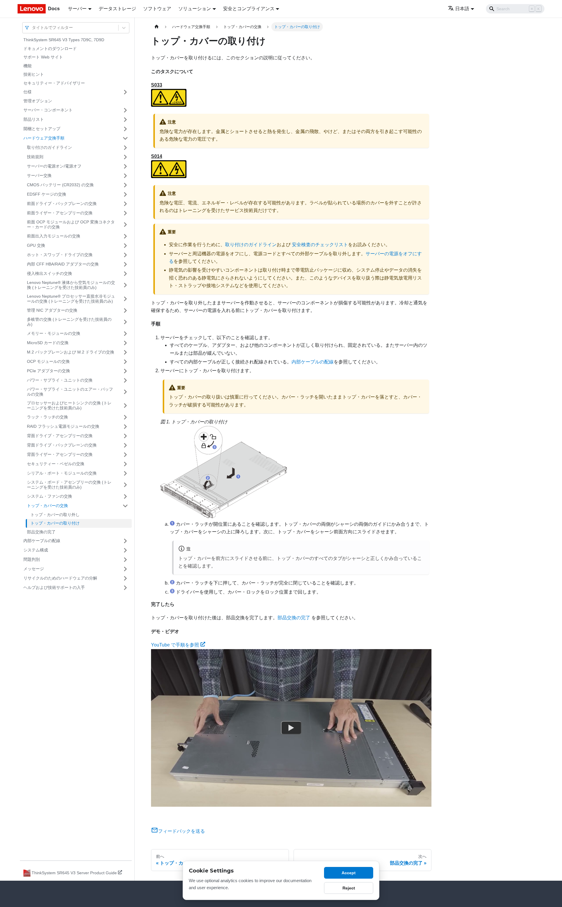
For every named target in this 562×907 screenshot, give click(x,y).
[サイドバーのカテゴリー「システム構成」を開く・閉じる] (125, 550)
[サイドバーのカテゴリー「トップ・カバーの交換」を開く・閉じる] (125, 506)
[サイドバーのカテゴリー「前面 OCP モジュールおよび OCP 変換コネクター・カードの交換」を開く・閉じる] (125, 225)
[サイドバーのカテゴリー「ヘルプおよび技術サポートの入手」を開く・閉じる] (125, 587)
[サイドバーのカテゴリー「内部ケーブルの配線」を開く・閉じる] (125, 541)
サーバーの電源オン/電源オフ (54, 166)
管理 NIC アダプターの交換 (52, 310)
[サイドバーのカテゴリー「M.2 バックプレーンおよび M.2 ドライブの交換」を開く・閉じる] (125, 352)
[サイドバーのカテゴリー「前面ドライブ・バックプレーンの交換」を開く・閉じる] (125, 203)
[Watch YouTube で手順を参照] (291, 727)
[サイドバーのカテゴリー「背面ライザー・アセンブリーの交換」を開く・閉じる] (125, 454)
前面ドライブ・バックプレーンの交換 (62, 203)
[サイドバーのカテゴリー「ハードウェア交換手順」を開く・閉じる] (125, 138)
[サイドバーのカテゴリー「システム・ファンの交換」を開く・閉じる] (125, 496)
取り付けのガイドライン (49, 147)
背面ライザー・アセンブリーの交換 (59, 454)
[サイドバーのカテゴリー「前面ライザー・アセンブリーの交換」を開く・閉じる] (125, 213)
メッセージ (33, 568)
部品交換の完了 (41, 532)
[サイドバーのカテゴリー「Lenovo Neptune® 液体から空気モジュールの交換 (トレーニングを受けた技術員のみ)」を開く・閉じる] (125, 285)
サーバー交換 (39, 175)
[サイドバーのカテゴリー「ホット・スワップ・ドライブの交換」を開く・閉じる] (125, 255)
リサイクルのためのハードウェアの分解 (60, 578)
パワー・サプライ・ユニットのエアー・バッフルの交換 (70, 392)
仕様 (27, 91)
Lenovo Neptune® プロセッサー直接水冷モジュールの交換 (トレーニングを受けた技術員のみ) (71, 299)
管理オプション (37, 101)
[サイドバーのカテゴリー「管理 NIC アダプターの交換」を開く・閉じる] (125, 310)
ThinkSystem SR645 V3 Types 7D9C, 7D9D (63, 39)
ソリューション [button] (194, 8)
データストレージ (117, 8)
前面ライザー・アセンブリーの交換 (59, 213)
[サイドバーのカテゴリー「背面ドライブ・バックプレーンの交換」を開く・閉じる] (125, 445)
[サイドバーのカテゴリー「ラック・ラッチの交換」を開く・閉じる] (125, 417)
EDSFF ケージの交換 (46, 194)
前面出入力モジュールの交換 (53, 236)
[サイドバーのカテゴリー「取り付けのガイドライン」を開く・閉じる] (125, 147)
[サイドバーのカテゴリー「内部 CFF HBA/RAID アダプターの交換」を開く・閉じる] (125, 264)
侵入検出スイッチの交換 (49, 273)
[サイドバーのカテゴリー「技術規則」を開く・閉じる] (125, 157)
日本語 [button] (462, 8)
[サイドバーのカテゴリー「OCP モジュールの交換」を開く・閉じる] (125, 361)
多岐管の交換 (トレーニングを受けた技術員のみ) (69, 322)
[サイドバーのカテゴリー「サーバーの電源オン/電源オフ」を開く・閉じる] (125, 166)
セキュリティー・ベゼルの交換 (55, 463)
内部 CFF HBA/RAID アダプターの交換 (63, 264)
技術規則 (35, 156)
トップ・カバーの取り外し (55, 514)
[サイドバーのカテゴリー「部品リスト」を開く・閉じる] (125, 119)
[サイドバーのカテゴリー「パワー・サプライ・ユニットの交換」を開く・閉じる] (125, 380)
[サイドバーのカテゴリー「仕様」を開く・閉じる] (125, 92)
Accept (349, 872)
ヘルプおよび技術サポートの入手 (54, 587)
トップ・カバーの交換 (47, 505)
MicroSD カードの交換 (47, 342)
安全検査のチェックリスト (320, 244)
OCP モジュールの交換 (48, 361)
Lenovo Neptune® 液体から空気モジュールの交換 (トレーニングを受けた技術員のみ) (71, 285)
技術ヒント (33, 74)
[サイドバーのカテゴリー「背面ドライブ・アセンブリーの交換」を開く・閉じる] (125, 436)
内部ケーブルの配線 (41, 540)
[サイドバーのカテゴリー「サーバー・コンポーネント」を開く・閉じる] (125, 110)
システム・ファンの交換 (49, 496)
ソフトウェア (157, 8)
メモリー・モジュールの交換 (53, 333)
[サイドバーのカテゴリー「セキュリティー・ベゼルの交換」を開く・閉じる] (125, 464)
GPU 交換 (36, 245)
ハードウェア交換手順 (43, 138)
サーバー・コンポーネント (48, 110)
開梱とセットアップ (41, 128)
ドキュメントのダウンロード (50, 48)
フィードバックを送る (181, 831)
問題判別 (31, 559)
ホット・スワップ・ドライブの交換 (59, 254)
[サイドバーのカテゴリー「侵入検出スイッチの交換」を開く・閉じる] (125, 273)
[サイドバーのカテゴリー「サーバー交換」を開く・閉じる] (125, 175)
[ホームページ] (156, 26)
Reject (348, 888)
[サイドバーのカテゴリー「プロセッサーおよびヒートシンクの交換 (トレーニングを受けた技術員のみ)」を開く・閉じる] (125, 406)
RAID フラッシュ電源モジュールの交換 (63, 426)
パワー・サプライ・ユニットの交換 (59, 380)
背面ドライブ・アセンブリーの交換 (59, 435)
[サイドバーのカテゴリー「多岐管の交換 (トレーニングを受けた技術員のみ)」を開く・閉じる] (125, 322)
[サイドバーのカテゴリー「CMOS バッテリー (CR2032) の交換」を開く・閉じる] (125, 185)
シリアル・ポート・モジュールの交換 (62, 473)
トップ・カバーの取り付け (55, 523)
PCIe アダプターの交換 (48, 370)
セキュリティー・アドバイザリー (54, 83)
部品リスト (33, 119)
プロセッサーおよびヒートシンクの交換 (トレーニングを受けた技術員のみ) (69, 406)
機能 (27, 65)
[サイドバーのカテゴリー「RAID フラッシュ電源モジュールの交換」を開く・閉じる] (125, 426)
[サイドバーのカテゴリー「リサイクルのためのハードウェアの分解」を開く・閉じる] (125, 578)
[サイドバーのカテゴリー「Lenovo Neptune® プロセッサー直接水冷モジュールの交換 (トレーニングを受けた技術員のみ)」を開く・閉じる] (125, 299)
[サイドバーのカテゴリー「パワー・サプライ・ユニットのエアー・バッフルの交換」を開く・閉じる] (125, 392)
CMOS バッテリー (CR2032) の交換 (60, 184)
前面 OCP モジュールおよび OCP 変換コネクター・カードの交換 (71, 225)
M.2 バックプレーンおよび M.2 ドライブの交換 (70, 352)
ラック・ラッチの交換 (47, 417)
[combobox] (32, 27)
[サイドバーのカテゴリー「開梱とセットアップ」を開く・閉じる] (125, 129)
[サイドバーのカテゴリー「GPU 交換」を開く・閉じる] (125, 245)
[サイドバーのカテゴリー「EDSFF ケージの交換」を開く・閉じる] (125, 194)
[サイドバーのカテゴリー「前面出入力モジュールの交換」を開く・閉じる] (125, 236)
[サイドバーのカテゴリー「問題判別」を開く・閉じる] (125, 559)
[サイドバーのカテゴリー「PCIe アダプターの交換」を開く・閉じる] (125, 371)
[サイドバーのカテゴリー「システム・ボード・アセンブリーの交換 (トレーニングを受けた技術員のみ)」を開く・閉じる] (125, 485)
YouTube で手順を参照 (175, 644)
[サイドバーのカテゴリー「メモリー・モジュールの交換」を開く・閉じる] (125, 333)
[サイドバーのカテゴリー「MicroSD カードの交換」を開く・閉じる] (125, 343)
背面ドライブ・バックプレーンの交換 (62, 445)
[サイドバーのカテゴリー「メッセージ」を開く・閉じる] (125, 569)
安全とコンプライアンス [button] (249, 8)
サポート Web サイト (43, 57)
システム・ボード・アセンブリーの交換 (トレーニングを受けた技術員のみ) (69, 485)
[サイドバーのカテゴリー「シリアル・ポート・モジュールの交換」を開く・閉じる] (125, 473)
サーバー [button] (77, 8)
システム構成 (35, 550)
